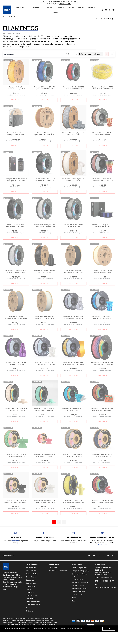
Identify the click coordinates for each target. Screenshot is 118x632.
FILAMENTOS (11, 16)
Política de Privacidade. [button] (74, 628)
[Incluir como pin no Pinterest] (108, 19)
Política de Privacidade (80, 582)
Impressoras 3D (31, 595)
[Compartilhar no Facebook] (105, 19)
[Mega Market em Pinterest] (98, 555)
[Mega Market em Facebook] (94, 555)
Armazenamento (31, 571)
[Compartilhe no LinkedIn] (112, 19)
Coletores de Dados (33, 602)
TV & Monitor (30, 598)
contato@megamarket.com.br (105, 586)
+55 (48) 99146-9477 (106, 581)
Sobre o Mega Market (79, 568)
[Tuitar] (106, 19)
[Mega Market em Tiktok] (113, 555)
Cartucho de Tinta (32, 574)
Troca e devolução (78, 592)
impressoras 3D (73, 39)
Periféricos (29, 608)
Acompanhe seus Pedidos (58, 571)
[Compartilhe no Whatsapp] (110, 19)
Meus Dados (53, 568)
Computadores (31, 580)
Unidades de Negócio (79, 579)
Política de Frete (77, 595)
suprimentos (19, 41)
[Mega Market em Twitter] (89, 555)
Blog (73, 601)
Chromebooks (31, 577)
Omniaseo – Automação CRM (80, 575)
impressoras (8, 41)
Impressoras (30, 592)
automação (32, 41)
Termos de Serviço (78, 585)
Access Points (31, 568)
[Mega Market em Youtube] (108, 555)
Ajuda (74, 598)
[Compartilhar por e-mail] (114, 19)
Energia (28, 589)
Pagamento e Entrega (79, 588)
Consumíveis (30, 586)
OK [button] (109, 628)
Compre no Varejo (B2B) (80, 571)
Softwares (29, 611)
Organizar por (72, 54)
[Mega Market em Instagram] (103, 555)
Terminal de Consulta (33, 605)
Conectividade (31, 583)
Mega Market (21, 618)
